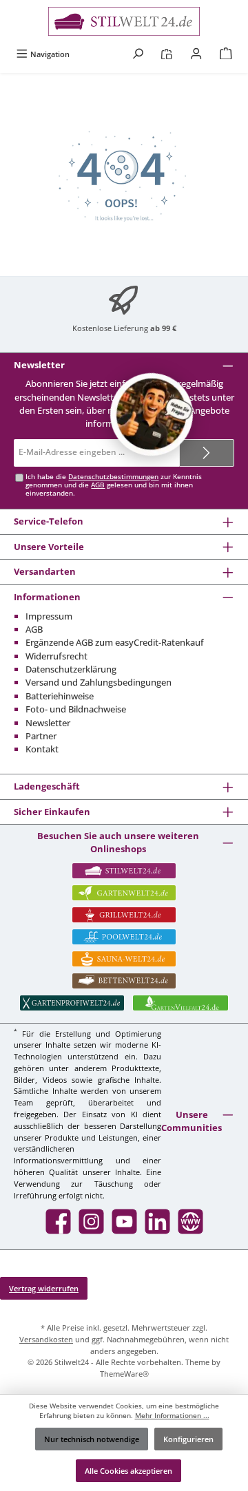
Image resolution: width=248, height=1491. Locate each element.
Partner (40, 736)
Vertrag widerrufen (44, 1288)
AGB (98, 484)
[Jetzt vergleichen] (166, 54)
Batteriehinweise (59, 696)
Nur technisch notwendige (91, 1439)
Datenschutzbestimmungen (113, 476)
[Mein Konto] (196, 54)
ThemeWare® (124, 1373)
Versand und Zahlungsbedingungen (98, 682)
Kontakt (42, 749)
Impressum (48, 616)
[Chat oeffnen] (152, 414)
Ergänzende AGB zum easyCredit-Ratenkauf (114, 642)
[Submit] (206, 453)
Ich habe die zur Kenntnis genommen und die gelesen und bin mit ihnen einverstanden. (113, 485)
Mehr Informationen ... (172, 1415)
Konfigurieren (188, 1439)
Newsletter (47, 723)
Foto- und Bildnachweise (75, 709)
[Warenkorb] (226, 54)
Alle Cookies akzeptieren (128, 1471)
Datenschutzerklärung (70, 669)
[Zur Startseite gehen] (124, 21)
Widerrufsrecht (56, 656)
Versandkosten (46, 1339)
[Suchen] (138, 54)
